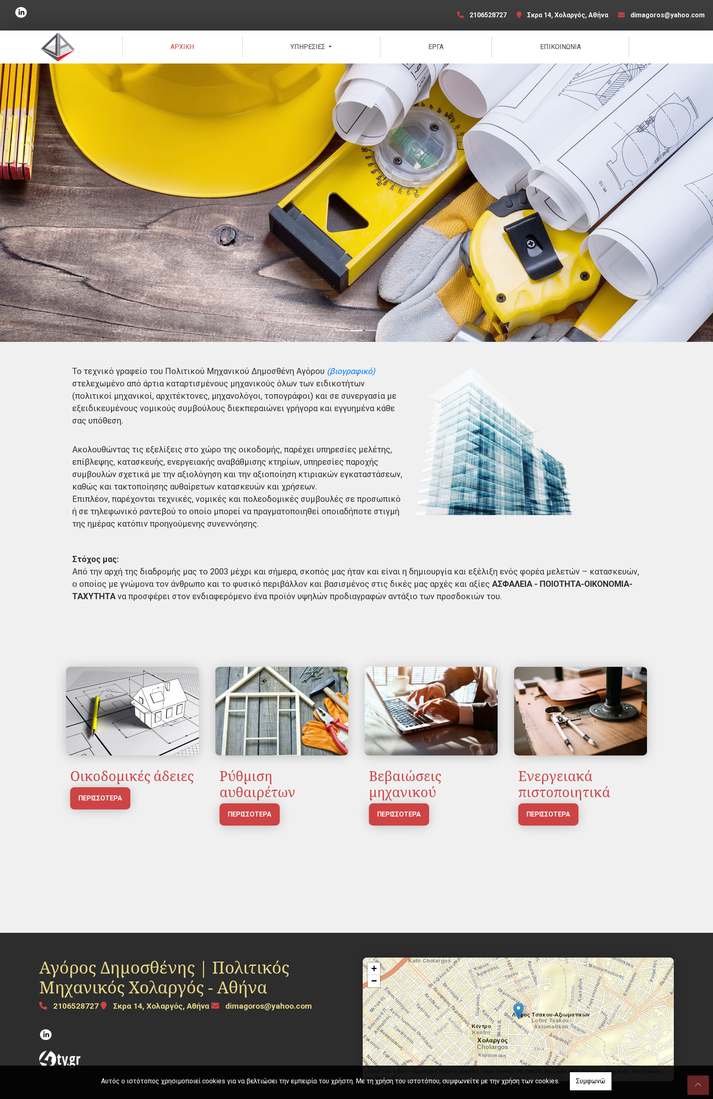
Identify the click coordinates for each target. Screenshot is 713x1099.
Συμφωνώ (590, 1081)
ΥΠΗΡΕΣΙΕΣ (308, 47)
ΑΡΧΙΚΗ (182, 47)
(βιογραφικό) (351, 371)
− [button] (374, 981)
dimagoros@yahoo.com (667, 15)
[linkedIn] (21, 12)
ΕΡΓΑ (436, 47)
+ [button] (374, 968)
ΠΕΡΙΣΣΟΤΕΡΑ (100, 798)
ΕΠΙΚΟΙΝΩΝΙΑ (560, 47)
